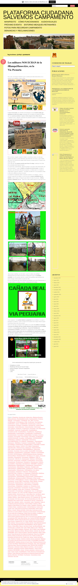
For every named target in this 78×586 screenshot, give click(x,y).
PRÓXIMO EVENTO (13, 25)
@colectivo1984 (11, 446)
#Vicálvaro (40, 419)
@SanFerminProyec (19, 483)
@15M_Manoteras (20, 422)
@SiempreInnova (19, 484)
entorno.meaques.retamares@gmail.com (16, 516)
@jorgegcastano (39, 460)
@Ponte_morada (36, 478)
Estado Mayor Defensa (22, 518)
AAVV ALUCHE (24, 492)
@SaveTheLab (27, 483)
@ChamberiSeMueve (28, 444)
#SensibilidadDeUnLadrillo (23, 419)
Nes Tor (42, 530)
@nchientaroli (19, 471)
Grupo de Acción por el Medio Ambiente (24, 522)
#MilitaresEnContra (12, 419)
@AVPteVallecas (11, 439)
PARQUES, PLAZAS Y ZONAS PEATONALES (25, 564)
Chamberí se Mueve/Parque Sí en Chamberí (17, 505)
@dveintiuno (10, 451)
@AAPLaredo (31, 422)
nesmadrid (36, 563)
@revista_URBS (18, 481)
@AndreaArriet (25, 428)
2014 (29, 420)
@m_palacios (36, 470)
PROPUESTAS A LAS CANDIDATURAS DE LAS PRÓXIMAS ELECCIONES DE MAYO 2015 (62, 90)
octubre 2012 (56, 341)
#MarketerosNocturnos (38, 417)
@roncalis (40, 481)
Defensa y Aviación (12, 510)
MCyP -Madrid (33, 529)
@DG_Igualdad (11, 449)
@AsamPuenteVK (37, 433)
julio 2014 (56, 299)
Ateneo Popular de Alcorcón (24, 497)
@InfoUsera (32, 459)
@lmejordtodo (18, 463)
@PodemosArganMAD (21, 478)
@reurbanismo (11, 481)
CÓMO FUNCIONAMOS (28, 22)
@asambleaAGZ (24, 430)
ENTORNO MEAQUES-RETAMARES (40, 25)
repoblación (10, 550)
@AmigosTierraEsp (29, 427)
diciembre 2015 (57, 278)
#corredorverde (22, 417)
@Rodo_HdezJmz (33, 481)
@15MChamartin (11, 422)
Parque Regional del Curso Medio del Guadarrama (22, 534)
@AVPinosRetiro (28, 438)
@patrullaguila (26, 475)
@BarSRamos (18, 443)
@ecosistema (17, 451)
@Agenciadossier (11, 425)
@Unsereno (37, 487)
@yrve (33, 491)
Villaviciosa (10, 556)
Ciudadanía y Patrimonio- (36, 505)
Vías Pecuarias (27, 554)
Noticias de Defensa (22, 532)
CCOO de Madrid (28, 503)
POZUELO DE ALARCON (37, 545)
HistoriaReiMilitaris (28, 524)
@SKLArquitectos (28, 484)
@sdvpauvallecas (11, 484)
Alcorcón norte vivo (21, 494)
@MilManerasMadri (21, 468)
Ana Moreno (38, 494)
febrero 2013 (56, 332)
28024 (32, 420)
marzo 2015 (56, 280)
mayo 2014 (56, 304)
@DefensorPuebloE (36, 447)
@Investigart (10, 460)
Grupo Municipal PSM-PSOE (17, 524)
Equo (27, 516)
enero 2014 (56, 313)
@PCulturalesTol (33, 475)
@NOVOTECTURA (12, 473)
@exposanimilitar (40, 452)
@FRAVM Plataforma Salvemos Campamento (33, 454)
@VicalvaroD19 (11, 491)
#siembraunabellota (33, 419)
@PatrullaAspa (19, 475)
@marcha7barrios (38, 465)
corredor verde (11, 508)
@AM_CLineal (37, 427)
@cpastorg (17, 446)
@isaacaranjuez (17, 460)
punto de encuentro (38, 546)
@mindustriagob (29, 468)
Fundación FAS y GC (20, 521)
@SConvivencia (34, 483)
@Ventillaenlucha (34, 489)
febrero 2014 (56, 311)
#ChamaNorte (15, 417)
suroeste (17, 551)
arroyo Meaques (38, 495)
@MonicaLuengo (20, 470)
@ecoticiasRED (32, 451)
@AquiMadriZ (11, 430)
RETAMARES (16, 550)
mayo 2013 (56, 325)
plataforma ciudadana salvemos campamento (30, 538)
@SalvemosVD (11, 483)
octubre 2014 (56, 292)
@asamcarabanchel (20, 433)
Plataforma (54, 94)
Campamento (37, 502)
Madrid (28, 527)
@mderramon (27, 467)
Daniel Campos (39, 508)
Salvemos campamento (30, 550)
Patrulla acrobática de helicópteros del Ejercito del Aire (20, 535)
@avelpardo (10, 436)
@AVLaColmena (24, 436)
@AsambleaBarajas (33, 430)
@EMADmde (11, 452)
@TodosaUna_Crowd (35, 486)
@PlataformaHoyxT (38, 476)
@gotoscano (42, 455)
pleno (35, 543)
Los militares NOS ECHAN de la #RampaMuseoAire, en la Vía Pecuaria (25, 66)
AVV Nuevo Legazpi (19, 499)
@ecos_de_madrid (24, 451)
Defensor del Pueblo (21, 510)
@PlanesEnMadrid (21, 476)
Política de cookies (35, 583)
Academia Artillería (12, 494)
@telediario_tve (26, 486)
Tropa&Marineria (23, 551)
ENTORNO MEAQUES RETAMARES (28, 514)
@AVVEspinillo (25, 439)
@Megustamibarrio (12, 468)
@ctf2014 (23, 446)
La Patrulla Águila (19, 527)
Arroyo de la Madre (21, 495)
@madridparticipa (29, 465)
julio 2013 (56, 320)
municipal (36, 530)
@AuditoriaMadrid (27, 435)
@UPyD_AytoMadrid (12, 489)
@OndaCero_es (20, 473)
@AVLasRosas (32, 436)
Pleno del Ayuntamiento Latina (23, 545)
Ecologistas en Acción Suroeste (29, 511)
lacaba (25, 527)
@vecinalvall (27, 489)
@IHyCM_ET (18, 459)
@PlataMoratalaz (11, 478)
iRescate (21, 526)
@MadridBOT (34, 463)
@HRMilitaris (32, 457)
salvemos (22, 550)
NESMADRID (11, 532)
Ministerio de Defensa (19, 530)
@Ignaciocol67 (11, 459)
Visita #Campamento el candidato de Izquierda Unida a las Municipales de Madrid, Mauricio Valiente (67, 156)
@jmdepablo (24, 460)
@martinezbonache (12, 467)
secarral (12, 551)
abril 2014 (56, 306)
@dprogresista (37, 449)
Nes (39, 530)
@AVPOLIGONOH (37, 438)
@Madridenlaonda (12, 465)
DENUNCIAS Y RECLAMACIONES (19, 31)
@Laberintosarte (19, 462)
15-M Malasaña (24, 420)
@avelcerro (40, 435)
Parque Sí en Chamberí (39, 534)
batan (12, 502)
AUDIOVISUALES (49, 22)
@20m (25, 422)
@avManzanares (39, 436)
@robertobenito (25, 481)
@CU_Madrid (28, 446)
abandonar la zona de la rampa (34, 492)
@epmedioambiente (18, 452)
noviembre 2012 (57, 339)
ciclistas (29, 505)
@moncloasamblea (12, 470)
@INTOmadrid (38, 459)
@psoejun (26, 479)
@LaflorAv (40, 462)
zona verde (15, 556)
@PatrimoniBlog (11, 475)
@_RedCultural (38, 491)
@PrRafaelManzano (19, 479)
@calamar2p (24, 443)
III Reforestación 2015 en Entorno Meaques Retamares (60, 75)
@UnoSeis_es (32, 487)
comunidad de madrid (21, 506)
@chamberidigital (19, 444)
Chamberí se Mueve (37, 503)
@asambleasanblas (12, 433)
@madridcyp (40, 463)
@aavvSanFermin (38, 422)
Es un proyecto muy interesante (35, 516)
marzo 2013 (56, 330)
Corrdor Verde (39, 506)
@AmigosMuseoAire (19, 427)
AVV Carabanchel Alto (35, 497)
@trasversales (11, 487)
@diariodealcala (18, 449)
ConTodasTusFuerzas (31, 506)
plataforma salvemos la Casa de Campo (24, 542)
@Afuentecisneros (32, 423)
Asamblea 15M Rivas (12, 497)
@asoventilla (20, 435)
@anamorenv (19, 428)
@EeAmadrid (39, 451)
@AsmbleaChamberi (12, 435)
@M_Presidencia (11, 471)
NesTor (16, 532)
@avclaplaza (35, 435)
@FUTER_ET (29, 455)
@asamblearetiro (30, 431)
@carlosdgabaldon (31, 443)
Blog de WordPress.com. (9, 580)
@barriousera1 (11, 443)
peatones (31, 537)
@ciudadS (42, 444)
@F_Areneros (36, 455)
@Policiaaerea (29, 478)
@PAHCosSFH (34, 473)
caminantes (16, 502)
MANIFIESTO (10, 22)
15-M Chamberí (16, 420)
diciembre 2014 (57, 287)
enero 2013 (56, 334)
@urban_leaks (21, 489)
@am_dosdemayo (11, 428)
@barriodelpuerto (38, 441)
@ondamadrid (28, 473)
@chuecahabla (36, 444)
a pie (18, 492)
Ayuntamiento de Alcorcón (29, 500)
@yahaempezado (27, 491)
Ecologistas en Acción (37, 510)
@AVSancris (18, 439)
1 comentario (11, 563)
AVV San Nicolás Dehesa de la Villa (32, 499)
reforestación (10, 548)
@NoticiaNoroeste (33, 471)
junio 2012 (56, 346)
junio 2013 (56, 322)
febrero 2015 (56, 282)
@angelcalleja (32, 428)
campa (32, 502)
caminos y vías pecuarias (25, 502)
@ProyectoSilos (11, 479)
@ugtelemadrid (24, 487)
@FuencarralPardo (12, 455)
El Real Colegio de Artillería (30, 513)
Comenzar (52, 1)
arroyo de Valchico (30, 495)
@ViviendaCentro (19, 491)
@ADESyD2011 (11, 423)
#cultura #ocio (29, 417)
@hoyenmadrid (25, 457)
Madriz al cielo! (34, 527)
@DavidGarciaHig (12, 447)
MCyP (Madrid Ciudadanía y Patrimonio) (20, 529)
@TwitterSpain (17, 487)
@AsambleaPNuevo (22, 431)
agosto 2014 (56, 296)
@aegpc (17, 423)
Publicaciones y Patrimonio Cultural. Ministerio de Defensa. (21, 546)
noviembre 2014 (57, 289)
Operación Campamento (32, 532)
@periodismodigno (12, 476)
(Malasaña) (10, 420)
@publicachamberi (33, 479)
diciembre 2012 (57, 337)
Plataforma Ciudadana (15, 538)
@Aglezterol (18, 425)
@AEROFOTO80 (23, 423)
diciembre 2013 (57, 315)
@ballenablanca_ (30, 441)
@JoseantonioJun (11, 462)
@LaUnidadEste (11, 463)
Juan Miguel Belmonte (37, 526)
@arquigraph (17, 430)
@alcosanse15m (31, 425)
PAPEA (40, 532)
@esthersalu (33, 452)
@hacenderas (10, 457)
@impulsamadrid (25, 459)
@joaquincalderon (31, 460)
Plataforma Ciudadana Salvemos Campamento (38, 15)
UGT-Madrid (20, 554)
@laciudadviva (27, 462)
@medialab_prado (35, 467)
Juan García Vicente (27, 526)
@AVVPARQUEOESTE (13, 441)
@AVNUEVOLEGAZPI (13, 438)
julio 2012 (56, 344)
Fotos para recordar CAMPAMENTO (23, 28)
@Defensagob (28, 447)
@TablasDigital (19, 486)
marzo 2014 (56, 308)
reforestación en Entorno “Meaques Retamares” (24, 548)
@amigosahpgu (11, 427)
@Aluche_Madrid (39, 425)
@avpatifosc (21, 438)
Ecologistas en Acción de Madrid (15, 511)
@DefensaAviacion (20, 447)
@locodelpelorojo (26, 463)
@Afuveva (38, 423)
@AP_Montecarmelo (40, 428)
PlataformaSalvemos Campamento (26, 543)
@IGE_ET (38, 457)
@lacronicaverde (34, 462)
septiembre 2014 (57, 294)
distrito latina (29, 510)
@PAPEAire (41, 473)
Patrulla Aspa (26, 537)
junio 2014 (56, 301)
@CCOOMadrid (11, 444)
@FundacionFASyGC (21, 455)
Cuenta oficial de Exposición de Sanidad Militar (25, 508)
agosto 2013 (56, 318)
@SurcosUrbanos (11, 486)
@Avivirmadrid (17, 436)
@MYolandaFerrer (29, 470)
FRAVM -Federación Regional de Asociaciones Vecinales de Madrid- (29, 519)
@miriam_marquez (38, 468)
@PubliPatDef (41, 479)
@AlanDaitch (25, 425)
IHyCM (35, 524)
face (29, 518)
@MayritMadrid (20, 467)
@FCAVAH (10, 454)
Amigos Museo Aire (30, 494)
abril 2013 (56, 327)
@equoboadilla (26, 452)
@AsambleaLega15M (12, 431)
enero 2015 (56, 285)
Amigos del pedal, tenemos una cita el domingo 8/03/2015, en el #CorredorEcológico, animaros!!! (67, 111)
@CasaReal (38, 443)
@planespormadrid (29, 476)
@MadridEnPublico (20, 465)
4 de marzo (36, 420)
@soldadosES (35, 484)
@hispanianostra (17, 457)
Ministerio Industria (29, 530)
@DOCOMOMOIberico (28, 449)
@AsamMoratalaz (29, 433)
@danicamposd (35, 446)
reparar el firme (38, 548)
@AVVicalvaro (32, 439)
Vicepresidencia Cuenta (36, 554)
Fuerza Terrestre (11, 521)
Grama (26, 521)
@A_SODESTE (22, 441)
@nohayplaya (25, 471)
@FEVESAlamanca (17, 454)
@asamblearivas (38, 431)
